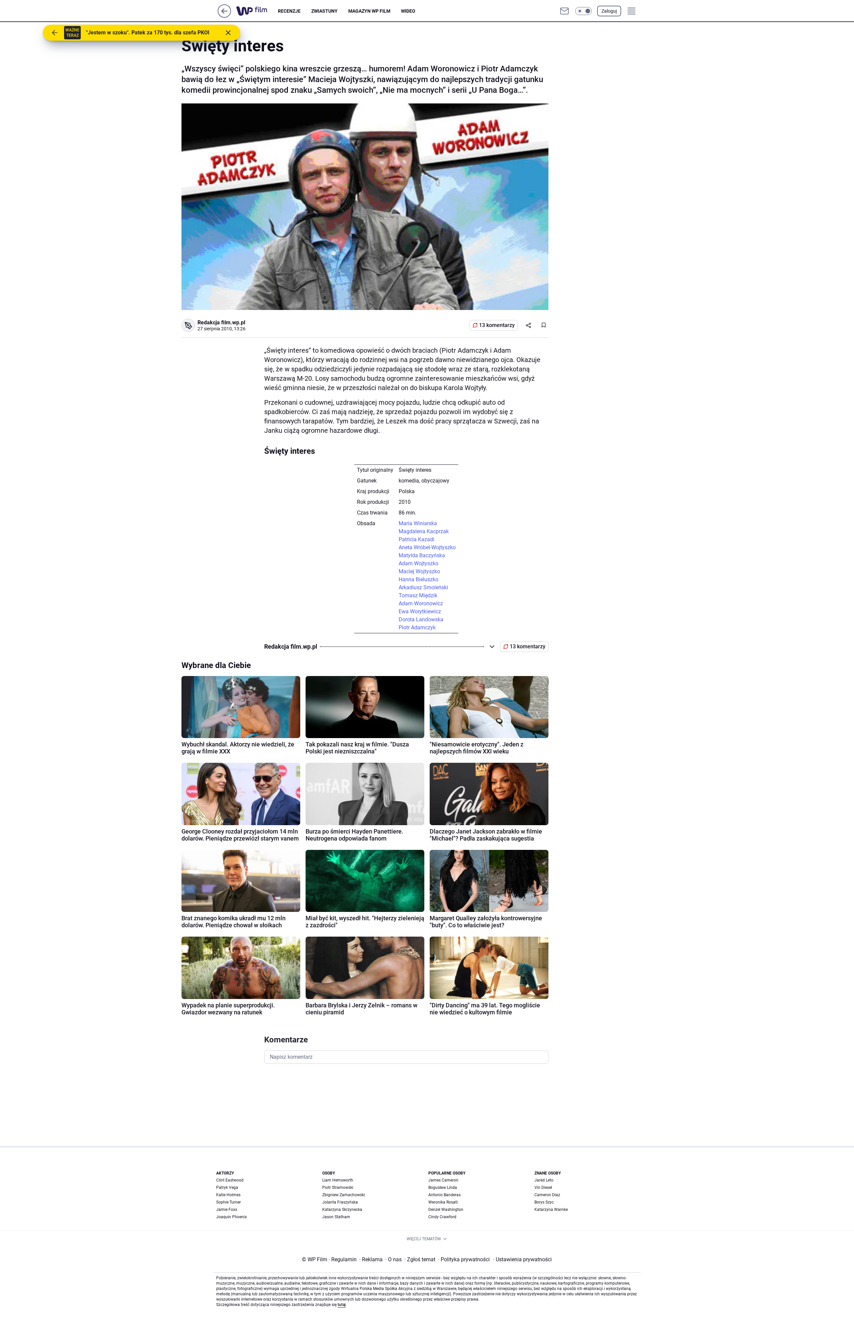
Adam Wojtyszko (418, 563)
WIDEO (408, 11)
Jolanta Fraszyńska (340, 1202)
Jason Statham (336, 1217)
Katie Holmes (228, 1195)
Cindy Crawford (442, 1217)
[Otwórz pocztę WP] (564, 11)
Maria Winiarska (418, 523)
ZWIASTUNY (324, 11)
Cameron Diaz (547, 1195)
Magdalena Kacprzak (424, 531)
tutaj (342, 1304)
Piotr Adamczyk (417, 627)
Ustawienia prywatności (522, 1259)
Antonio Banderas (444, 1195)
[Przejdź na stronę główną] (224, 16)
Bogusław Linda (442, 1187)
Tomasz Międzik (418, 595)
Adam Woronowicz (421, 603)
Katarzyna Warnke (551, 1209)
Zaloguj (609, 11)
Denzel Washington (445, 1209)
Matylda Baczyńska (422, 555)
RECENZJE (289, 11)
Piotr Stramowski (337, 1187)
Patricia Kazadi (416, 539)
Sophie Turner (228, 1202)
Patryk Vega (227, 1187)
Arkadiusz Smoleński (423, 587)
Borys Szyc (544, 1202)
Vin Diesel (543, 1187)
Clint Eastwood (230, 1180)
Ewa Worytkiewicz (420, 611)
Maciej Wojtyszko (419, 571)
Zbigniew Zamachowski (343, 1195)
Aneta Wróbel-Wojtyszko (427, 547)
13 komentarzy (497, 325)
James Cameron (443, 1180)
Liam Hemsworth (337, 1180)
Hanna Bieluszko (418, 579)
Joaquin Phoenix (231, 1217)
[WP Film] (257, 11)
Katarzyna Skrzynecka (342, 1209)
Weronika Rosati (443, 1202)
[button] (583, 11)
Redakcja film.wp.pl (221, 322)
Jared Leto (543, 1180)
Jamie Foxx (226, 1209)
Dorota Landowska (421, 619)
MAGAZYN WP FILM (369, 11)
